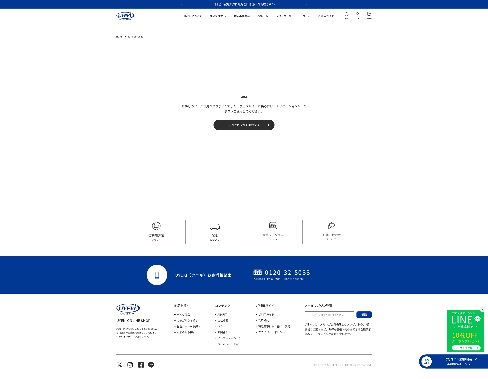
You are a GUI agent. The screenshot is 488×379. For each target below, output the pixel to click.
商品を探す (216, 16)
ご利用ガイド (326, 16)
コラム (307, 16)
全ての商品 (183, 314)
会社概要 (223, 320)
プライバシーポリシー (271, 332)
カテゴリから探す (187, 320)
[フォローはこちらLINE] (151, 364)
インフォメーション (230, 338)
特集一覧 (263, 16)
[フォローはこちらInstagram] (130, 364)
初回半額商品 (242, 16)
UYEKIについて (193, 16)
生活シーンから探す (189, 326)
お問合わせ (224, 332)
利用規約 (263, 320)
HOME (119, 36)
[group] (156, 232)
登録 (364, 314)
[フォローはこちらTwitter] (119, 364)
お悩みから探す (186, 332)
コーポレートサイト (230, 344)
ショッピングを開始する (244, 125)
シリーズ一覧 (284, 16)
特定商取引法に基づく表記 (274, 326)
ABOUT (222, 314)
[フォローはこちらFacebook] (141, 365)
